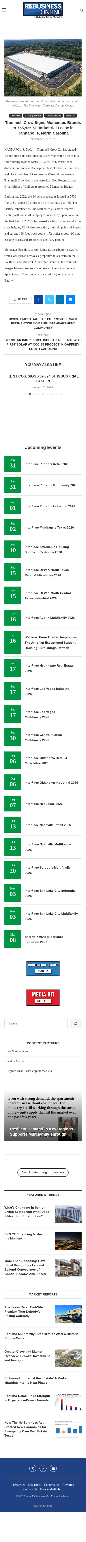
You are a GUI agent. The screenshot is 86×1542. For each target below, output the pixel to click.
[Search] (81, 10)
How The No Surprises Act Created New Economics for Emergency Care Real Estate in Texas (27, 1429)
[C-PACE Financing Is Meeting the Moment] (68, 1241)
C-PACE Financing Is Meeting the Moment (26, 1236)
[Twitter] (32, 1468)
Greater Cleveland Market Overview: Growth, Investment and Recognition (27, 1356)
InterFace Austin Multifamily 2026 (50, 617)
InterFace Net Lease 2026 (44, 804)
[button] (8, 384)
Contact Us (30, 1489)
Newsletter (18, 1484)
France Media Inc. (51, 1489)
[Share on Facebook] (38, 299)
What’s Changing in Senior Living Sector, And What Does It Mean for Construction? (26, 1212)
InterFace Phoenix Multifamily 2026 (51, 485)
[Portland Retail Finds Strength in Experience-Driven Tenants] (68, 1402)
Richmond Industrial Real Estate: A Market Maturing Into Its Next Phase (36, 1380)
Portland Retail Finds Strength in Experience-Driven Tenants (27, 1398)
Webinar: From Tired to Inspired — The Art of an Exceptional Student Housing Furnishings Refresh (51, 642)
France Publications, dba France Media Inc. (47, 1496)
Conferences (51, 1484)
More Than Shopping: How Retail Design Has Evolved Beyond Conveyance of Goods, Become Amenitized (25, 1267)
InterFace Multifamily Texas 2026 (49, 527)
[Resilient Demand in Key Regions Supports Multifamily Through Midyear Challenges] (43, 1115)
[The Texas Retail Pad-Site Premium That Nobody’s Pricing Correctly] (68, 1314)
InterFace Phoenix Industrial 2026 (50, 506)
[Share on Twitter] (49, 299)
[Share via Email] (70, 299)
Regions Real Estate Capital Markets (29, 1071)
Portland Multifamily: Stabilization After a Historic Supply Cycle (41, 1336)
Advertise (68, 1484)
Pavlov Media (15, 1061)
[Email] (53, 1468)
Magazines (34, 1484)
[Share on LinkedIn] (60, 299)
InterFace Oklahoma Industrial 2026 (51, 782)
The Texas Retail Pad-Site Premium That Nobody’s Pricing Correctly (23, 1311)
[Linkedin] (43, 1468)
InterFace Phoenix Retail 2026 (47, 464)
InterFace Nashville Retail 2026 (48, 825)
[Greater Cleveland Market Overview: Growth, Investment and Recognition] (68, 1358)
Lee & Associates (17, 1051)
